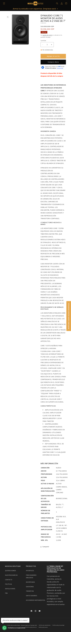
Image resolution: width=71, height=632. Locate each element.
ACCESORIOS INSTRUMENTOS (35, 600)
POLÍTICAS (8, 584)
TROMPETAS (30, 591)
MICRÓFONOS (30, 582)
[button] (4, 3)
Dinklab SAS (34, 625)
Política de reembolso (45, 625)
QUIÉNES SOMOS (10, 571)
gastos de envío (47, 35)
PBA (6, 593)
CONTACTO (8, 580)
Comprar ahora (53, 62)
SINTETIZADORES (31, 596)
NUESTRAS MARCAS (11, 575)
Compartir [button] (45, 547)
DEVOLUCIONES (10, 589)
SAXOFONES (30, 587)
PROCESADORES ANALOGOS (31, 576)
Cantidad (43, 41)
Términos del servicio (31, 627)
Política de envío (43, 627)
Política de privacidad (58, 625)
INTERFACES (30, 571)
